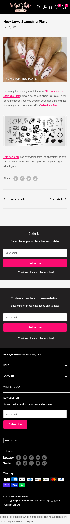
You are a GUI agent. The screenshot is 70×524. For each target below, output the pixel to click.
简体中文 (7, 500)
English (16, 500)
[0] (64, 7)
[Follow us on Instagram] (25, 457)
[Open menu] (5, 7)
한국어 (57, 500)
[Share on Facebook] (15, 178)
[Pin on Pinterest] (22, 178)
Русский (7, 505)
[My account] (45, 7)
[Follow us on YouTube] (38, 457)
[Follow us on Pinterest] (31, 457)
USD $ (8, 440)
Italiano (42, 500)
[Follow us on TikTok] (44, 457)
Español (17, 505)
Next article (56, 198)
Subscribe (35, 263)
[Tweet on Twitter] (28, 178)
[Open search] (38, 7)
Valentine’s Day (48, 105)
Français (25, 500)
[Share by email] (35, 178)
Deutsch (34, 500)
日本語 (50, 500)
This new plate (11, 156)
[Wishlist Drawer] (56, 7)
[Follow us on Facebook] (18, 457)
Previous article (16, 198)
